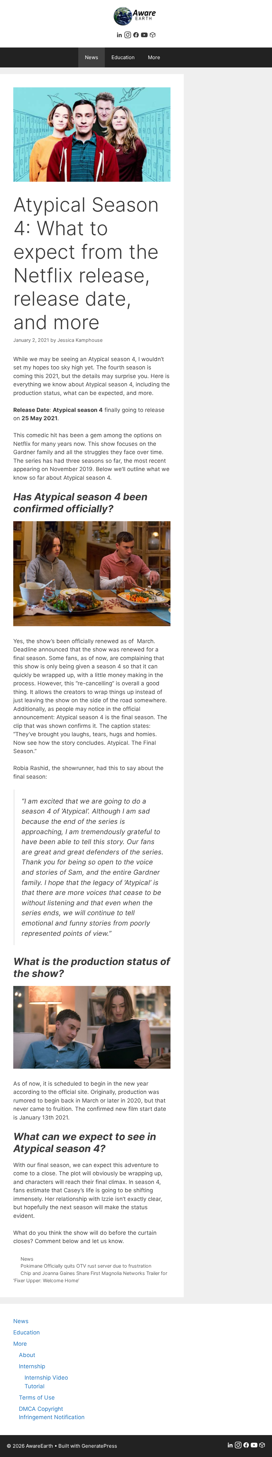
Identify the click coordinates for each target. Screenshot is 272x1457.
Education (123, 57)
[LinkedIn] (120, 36)
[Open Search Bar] (184, 57)
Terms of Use (37, 1397)
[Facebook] (137, 36)
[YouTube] (145, 36)
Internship (32, 1366)
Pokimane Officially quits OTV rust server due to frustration (86, 1266)
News (91, 57)
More (154, 57)
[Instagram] (128, 36)
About (27, 1355)
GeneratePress (99, 1446)
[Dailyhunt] (152, 36)
